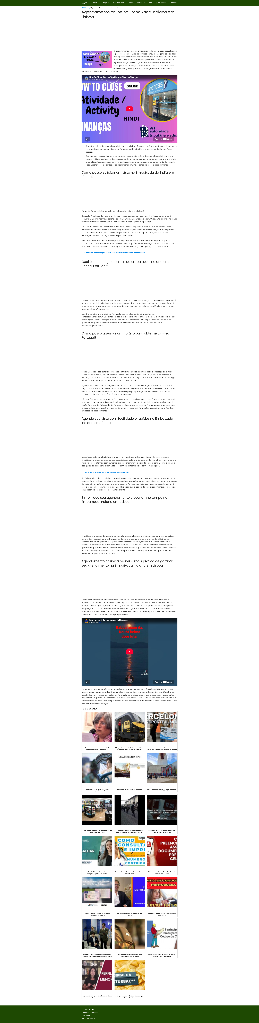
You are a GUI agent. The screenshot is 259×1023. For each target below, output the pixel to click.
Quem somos (161, 3)
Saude (130, 3)
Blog (150, 3)
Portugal (104, 3)
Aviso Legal (86, 1015)
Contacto (173, 3)
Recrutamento (118, 3)
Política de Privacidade (90, 1013)
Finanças (139, 3)
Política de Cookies (89, 1018)
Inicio (95, 3)
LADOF (85, 2)
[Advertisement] (129, 34)
